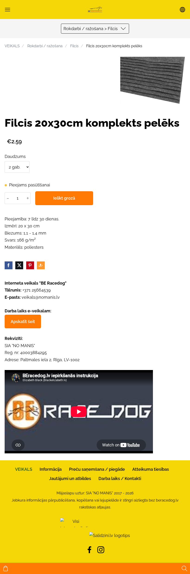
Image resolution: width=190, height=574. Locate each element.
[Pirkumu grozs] (5, 568)
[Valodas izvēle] (182, 9)
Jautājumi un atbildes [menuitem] (70, 478)
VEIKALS (12, 46)
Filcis (74, 46)
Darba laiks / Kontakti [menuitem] (119, 478)
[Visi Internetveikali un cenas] (74, 535)
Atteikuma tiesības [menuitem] (150, 469)
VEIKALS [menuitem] (23, 469)
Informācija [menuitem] (51, 469)
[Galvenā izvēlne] (7, 9)
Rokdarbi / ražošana (45, 46)
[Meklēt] (184, 568)
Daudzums (15, 156)
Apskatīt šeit (23, 321)
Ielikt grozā (64, 198)
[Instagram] (101, 549)
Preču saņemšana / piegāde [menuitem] (97, 469)
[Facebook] (89, 549)
